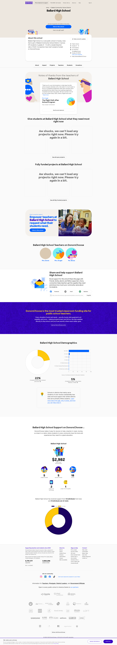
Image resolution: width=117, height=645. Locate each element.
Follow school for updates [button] (80, 39)
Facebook (56, 291)
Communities (85, 551)
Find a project (74, 549)
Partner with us (66, 2)
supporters (29, 561)
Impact (44, 65)
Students (69, 65)
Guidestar (38, 558)
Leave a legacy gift (75, 561)
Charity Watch (49, 556)
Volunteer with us (74, 559)
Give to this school (58, 27)
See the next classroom (58, 110)
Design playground (86, 556)
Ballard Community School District (61, 7)
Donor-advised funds (75, 554)
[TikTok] (54, 577)
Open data (84, 554)
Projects (52, 65)
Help (80, 2)
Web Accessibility (63, 559)
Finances (61, 554)
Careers (61, 558)
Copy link (89, 295)
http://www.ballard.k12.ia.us (79, 56)
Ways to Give (74, 548)
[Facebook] (50, 577)
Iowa (47, 7)
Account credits (74, 551)
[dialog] (58, 641)
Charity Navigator (29, 558)
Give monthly (74, 558)
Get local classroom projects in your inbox (69, 576)
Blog (87, 553)
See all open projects (58, 157)
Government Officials (78, 583)
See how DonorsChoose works (58, 325)
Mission (61, 549)
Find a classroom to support (41, 2)
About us (74, 2)
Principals (52, 583)
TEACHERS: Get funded (55, 2)
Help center (84, 549)
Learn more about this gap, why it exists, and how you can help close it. (61, 401)
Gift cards (73, 553)
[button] (70, 295)
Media (83, 553)
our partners (74, 587)
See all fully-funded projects (58, 200)
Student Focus (62, 553)
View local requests (77, 54)
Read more (46, 95)
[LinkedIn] (45, 577)
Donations (79, 65)
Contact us (84, 558)
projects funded (46, 561)
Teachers (61, 65)
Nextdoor (86, 291)
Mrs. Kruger (45, 98)
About (37, 65)
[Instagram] (41, 577)
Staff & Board (62, 556)
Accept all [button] (108, 641)
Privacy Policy (56, 643)
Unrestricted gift (74, 563)
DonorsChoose (29, 3)
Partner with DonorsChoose (58, 632)
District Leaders (61, 583)
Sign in (90, 2)
